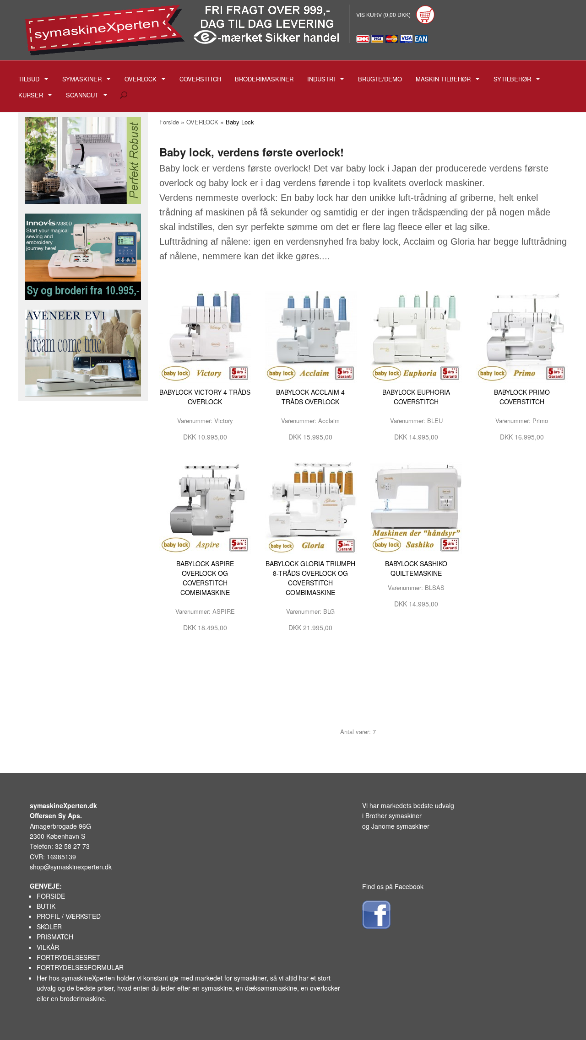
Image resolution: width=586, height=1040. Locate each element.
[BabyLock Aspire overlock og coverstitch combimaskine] (205, 507)
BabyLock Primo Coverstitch (522, 396)
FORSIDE (51, 896)
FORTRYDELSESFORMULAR (80, 967)
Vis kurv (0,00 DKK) (384, 14)
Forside (169, 122)
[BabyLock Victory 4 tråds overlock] (205, 335)
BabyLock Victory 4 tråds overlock (204, 396)
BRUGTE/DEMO (380, 79)
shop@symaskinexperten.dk (71, 866)
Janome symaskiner (400, 826)
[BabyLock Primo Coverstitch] (522, 335)
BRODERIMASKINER (264, 79)
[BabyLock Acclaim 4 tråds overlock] (311, 335)
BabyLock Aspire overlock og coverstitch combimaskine (205, 578)
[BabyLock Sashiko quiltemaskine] (416, 507)
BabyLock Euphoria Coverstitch (416, 396)
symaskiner (250, 977)
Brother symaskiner (393, 815)
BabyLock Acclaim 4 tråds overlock (310, 396)
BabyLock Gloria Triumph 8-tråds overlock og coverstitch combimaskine (310, 578)
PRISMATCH (55, 936)
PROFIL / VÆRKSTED (69, 916)
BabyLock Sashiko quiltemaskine (416, 568)
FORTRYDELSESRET (68, 957)
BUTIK (46, 906)
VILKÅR (48, 947)
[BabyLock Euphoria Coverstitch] (416, 335)
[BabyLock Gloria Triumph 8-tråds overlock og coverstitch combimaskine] (311, 507)
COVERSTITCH (200, 79)
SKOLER (49, 926)
